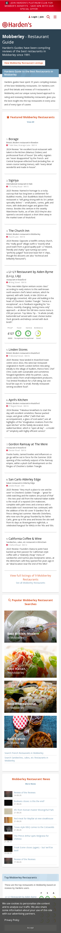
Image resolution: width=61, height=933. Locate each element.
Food (19, 328)
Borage (14, 139)
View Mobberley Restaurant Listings (23, 62)
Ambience (38, 328)
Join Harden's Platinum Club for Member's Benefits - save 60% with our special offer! (29, 5)
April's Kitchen (18, 400)
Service (29, 328)
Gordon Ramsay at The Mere (28, 444)
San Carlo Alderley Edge (25, 479)
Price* (10, 328)
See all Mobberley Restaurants (30, 582)
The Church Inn (19, 231)
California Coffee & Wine (25, 539)
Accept (30, 927)
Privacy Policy (11, 920)
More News (30, 784)
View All (30, 122)
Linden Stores (18, 350)
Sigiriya (14, 180)
